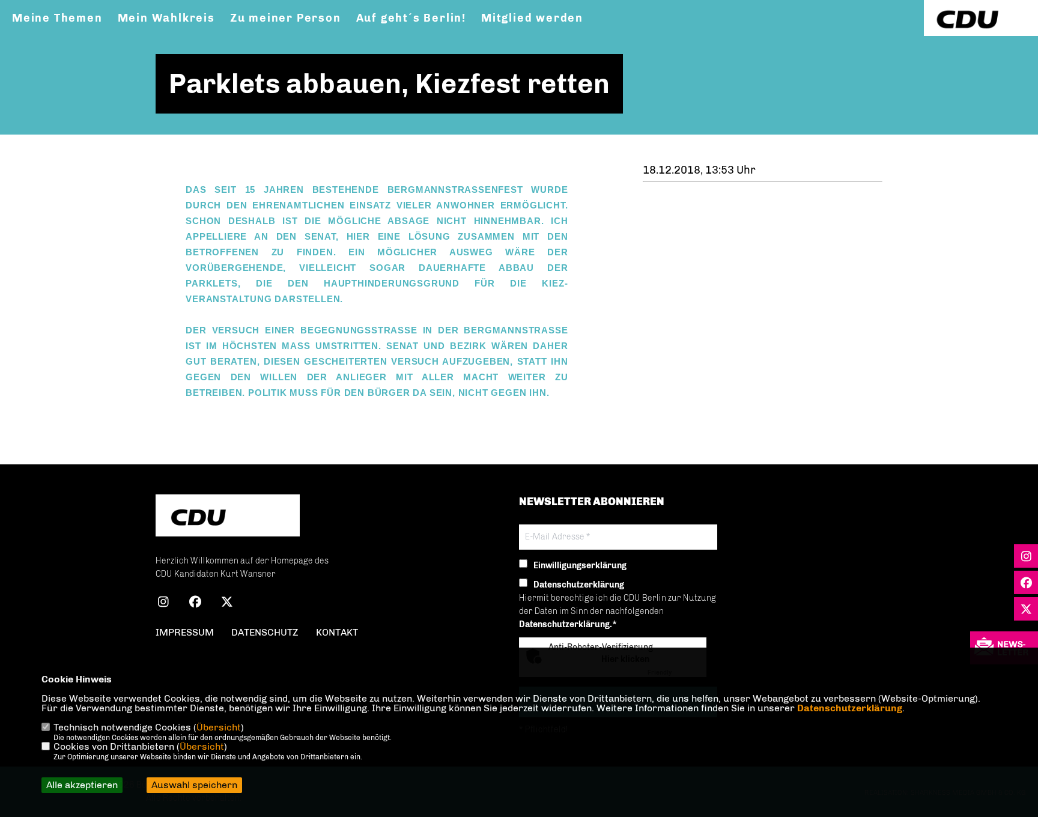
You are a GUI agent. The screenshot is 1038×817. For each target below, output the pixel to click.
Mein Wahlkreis (166, 18)
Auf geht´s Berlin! (411, 18)
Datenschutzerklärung (849, 708)
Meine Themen (57, 18)
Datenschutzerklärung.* (568, 624)
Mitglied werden (532, 18)
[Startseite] (228, 516)
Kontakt (337, 632)
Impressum (185, 632)
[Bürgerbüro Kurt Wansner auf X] (226, 603)
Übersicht (218, 727)
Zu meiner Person (285, 18)
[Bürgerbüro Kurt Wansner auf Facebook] (194, 603)
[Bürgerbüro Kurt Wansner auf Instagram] (163, 603)
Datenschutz (265, 632)
